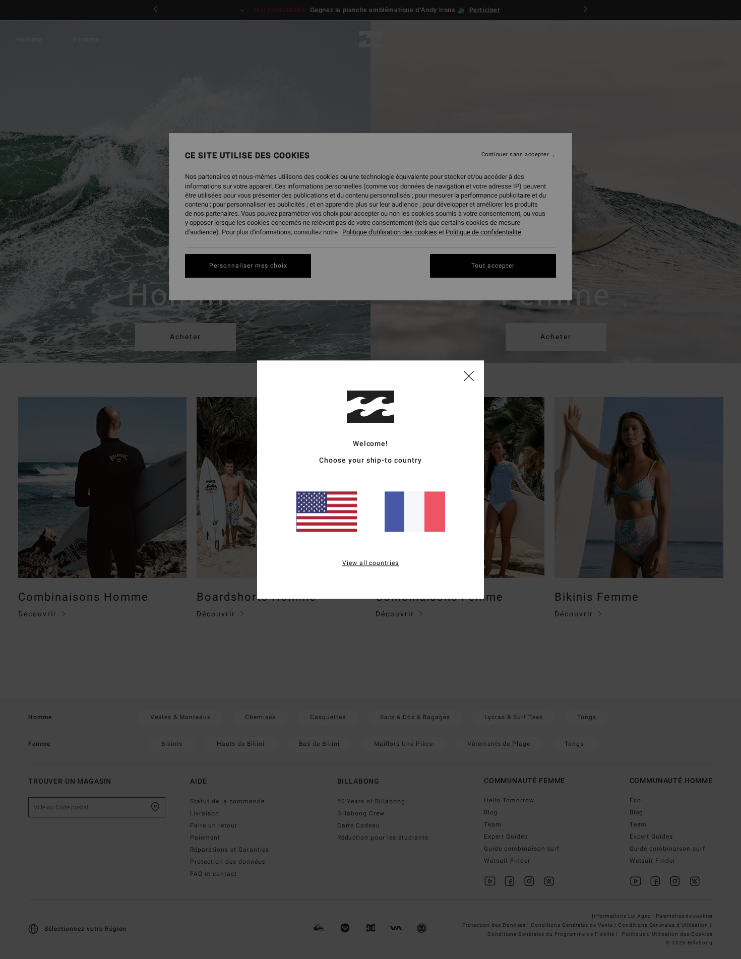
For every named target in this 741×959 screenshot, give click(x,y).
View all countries (370, 562)
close (469, 375)
